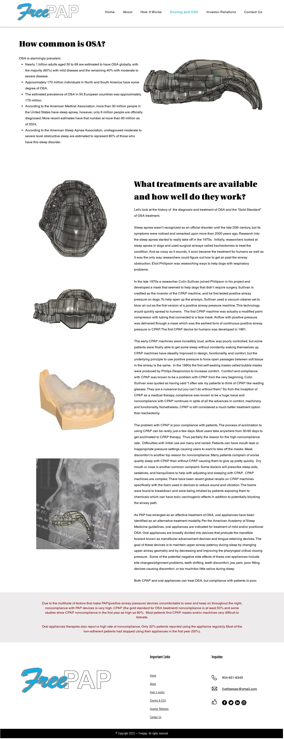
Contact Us (155, 717)
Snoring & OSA (158, 700)
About (153, 684)
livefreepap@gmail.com (239, 689)
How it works (157, 692)
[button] (221, 12)
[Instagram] (243, 702)
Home (153, 675)
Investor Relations (159, 709)
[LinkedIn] (237, 702)
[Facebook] (224, 702)
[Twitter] (230, 702)
